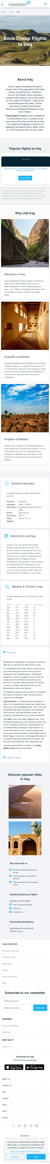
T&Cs (4, 1111)
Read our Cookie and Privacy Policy (25, 1151)
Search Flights (25, 178)
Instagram (37, 1126)
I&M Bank (6, 1032)
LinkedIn (31, 1126)
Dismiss (15, 1156)
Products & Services (10, 950)
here (21, 931)
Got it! (36, 1156)
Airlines (5, 970)
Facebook (13, 1126)
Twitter (19, 1126)
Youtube (25, 1126)
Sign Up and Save (9, 976)
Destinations (7, 963)
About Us (6, 1079)
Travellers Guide (8, 957)
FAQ (4, 1091)
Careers (5, 1098)
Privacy (5, 1117)
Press (4, 1104)
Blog (4, 983)
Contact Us (7, 1046)
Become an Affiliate (10, 1025)
